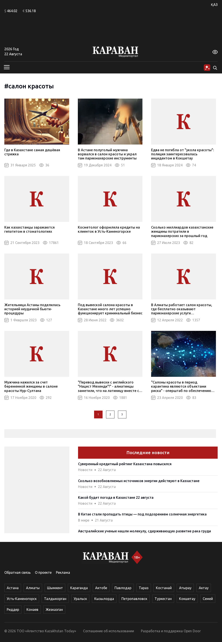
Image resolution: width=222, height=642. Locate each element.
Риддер (13, 609)
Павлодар (122, 588)
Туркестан (163, 599)
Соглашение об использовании (108, 631)
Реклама (63, 572)
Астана (13, 588)
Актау (204, 588)
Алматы (33, 588)
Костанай (164, 588)
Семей (208, 599)
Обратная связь (17, 572)
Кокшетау (187, 599)
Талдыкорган (55, 599)
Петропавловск (134, 599)
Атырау (185, 588)
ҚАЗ (214, 5)
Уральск (80, 599)
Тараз (144, 588)
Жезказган (54, 609)
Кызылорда (104, 599)
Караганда (79, 588)
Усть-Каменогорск (22, 599)
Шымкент (55, 588)
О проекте (43, 572)
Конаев (32, 609)
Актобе (101, 588)
